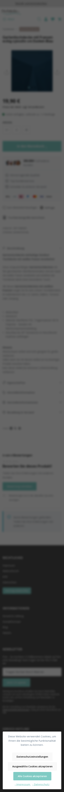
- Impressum (23, 784)
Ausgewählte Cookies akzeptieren (32, 766)
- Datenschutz (40, 784)
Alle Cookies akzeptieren (32, 776)
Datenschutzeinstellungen (32, 756)
